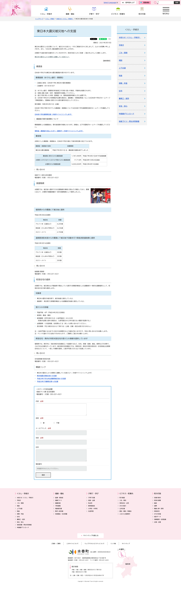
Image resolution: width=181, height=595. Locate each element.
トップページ (39, 18)
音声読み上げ (129, 2)
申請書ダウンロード (126, 114)
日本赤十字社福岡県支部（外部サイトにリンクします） (53, 114)
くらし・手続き (49, 18)
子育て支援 (91, 497)
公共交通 (122, 508)
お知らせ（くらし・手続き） (65, 18)
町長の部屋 (157, 500)
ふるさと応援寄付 (125, 514)
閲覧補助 (146, 2)
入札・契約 (123, 500)
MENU (166, 10)
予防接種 (58, 506)
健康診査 (58, 503)
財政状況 (157, 511)
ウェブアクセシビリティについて (94, 543)
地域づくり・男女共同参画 (129, 121)
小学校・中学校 (92, 508)
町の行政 (157, 493)
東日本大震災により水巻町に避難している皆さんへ (52, 57)
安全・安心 (123, 106)
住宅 (120, 91)
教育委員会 (91, 506)
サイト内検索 (155, 2)
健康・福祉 (59, 493)
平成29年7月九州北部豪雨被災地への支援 (51, 378)
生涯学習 (91, 511)
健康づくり (58, 500)
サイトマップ (126, 543)
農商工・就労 (124, 98)
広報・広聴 (157, 522)
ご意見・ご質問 (55, 543)
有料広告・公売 (124, 503)
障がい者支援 (59, 511)
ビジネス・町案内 (126, 493)
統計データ (157, 516)
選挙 (155, 506)
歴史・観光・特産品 (125, 511)
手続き (121, 45)
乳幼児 (90, 503)
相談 (120, 60)
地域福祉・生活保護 (61, 514)
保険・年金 (123, 83)
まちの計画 (157, 514)
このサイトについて (72, 543)
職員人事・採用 (158, 508)
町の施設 (122, 497)
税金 (120, 75)
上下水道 (122, 68)
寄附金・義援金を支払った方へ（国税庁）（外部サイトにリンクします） (59, 131)
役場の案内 (157, 497)
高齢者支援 (58, 508)
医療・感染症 (59, 497)
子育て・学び (93, 493)
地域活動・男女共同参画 (24, 524)
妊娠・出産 (91, 500)
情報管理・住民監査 (160, 519)
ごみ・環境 (123, 53)
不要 (57, 423)
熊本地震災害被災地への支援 (47, 375)
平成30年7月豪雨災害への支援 (47, 381)
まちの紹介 (123, 506)
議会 (155, 503)
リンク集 (113, 543)
